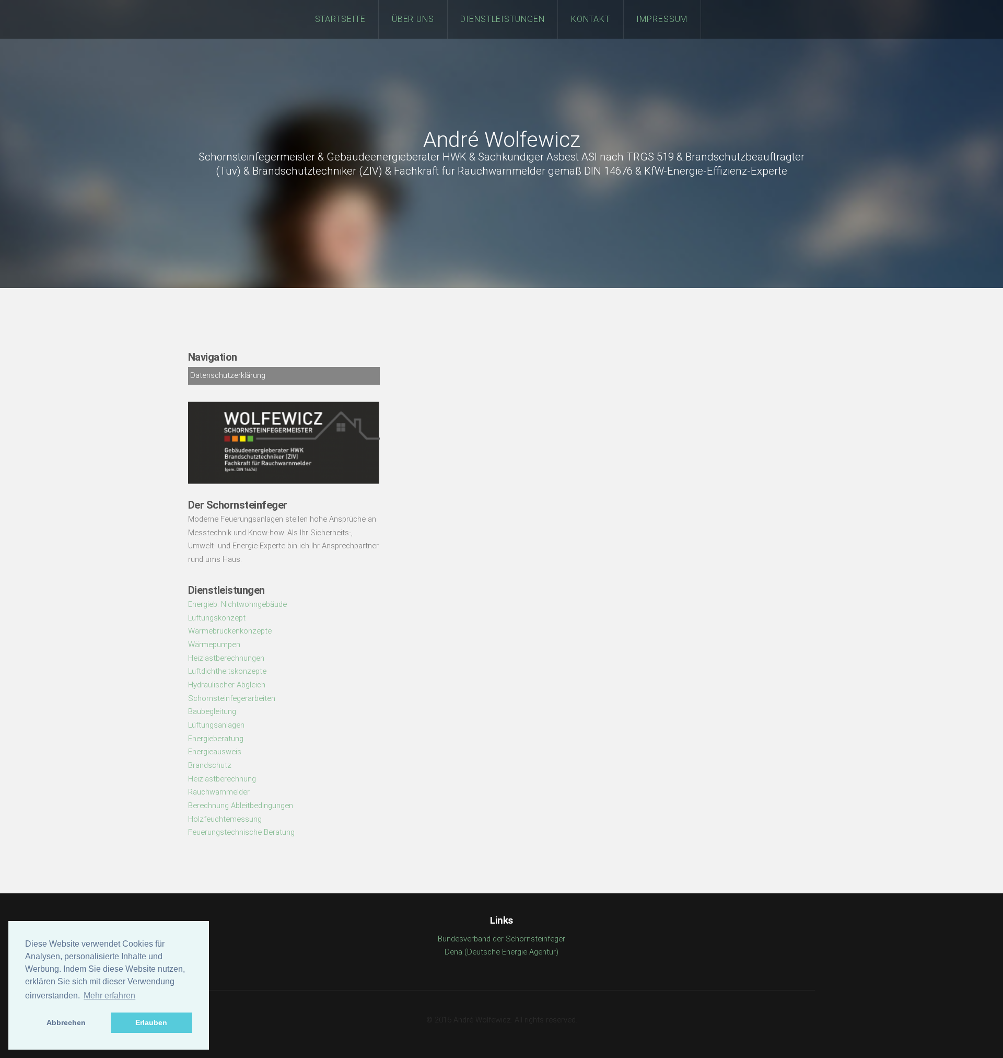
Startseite (340, 19)
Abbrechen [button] (66, 1022)
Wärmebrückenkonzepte (230, 631)
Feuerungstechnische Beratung (241, 832)
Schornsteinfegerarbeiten (231, 698)
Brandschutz (209, 765)
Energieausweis (214, 751)
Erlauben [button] (151, 1022)
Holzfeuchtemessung (225, 819)
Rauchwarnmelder (219, 792)
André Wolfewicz (501, 140)
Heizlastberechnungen (226, 658)
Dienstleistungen (502, 19)
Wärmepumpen (214, 644)
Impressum (662, 19)
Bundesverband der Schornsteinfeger (501, 939)
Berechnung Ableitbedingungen (240, 805)
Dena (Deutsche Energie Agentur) (501, 952)
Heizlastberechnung (222, 779)
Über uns (413, 19)
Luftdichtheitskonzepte (227, 671)
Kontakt (591, 19)
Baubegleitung (212, 711)
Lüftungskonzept (217, 618)
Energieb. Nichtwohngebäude (237, 604)
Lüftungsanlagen (216, 725)
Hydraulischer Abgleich (226, 684)
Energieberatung (215, 738)
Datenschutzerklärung (227, 375)
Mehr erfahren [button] (109, 995)
